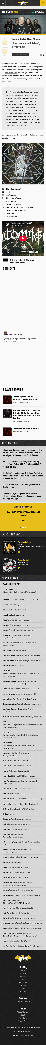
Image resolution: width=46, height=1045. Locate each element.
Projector (6, 857)
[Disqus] (23, 302)
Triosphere (6, 923)
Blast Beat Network (23, 1002)
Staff (23, 1015)
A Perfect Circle (8, 589)
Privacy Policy (23, 1021)
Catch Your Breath (9, 655)
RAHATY (5, 867)
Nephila (5, 824)
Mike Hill (22, 260)
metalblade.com (11, 73)
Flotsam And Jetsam (10, 704)
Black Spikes (7, 650)
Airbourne (6, 605)
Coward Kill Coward (9, 681)
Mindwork (6, 814)
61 (21, 568)
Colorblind (6, 670)
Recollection (7, 872)
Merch (23, 979)
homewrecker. (8, 742)
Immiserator (7, 753)
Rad (4, 862)
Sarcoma (6, 877)
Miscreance (7, 819)
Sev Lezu (6, 890)
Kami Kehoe (7, 776)
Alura (4, 610)
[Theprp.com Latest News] (23, 958)
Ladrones (6, 793)
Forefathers (28, 1031)
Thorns (5, 918)
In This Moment (8, 761)
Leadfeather (7, 798)
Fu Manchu (6, 716)
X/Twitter (23, 988)
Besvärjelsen (7, 635)
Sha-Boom (6, 895)
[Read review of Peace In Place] (9, 565)
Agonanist (6, 599)
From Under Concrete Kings (12, 709)
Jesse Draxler (7, 766)
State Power (7, 908)
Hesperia (6, 732)
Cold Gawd (6, 665)
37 (21, 552)
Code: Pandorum (8, 660)
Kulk (4, 788)
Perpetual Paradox (9, 849)
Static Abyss (7, 913)
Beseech (5, 630)
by (16, 59)
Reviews (23, 973)
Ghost (4, 721)
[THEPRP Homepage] (23, 3)
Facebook (23, 985)
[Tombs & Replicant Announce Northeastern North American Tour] (7, 399)
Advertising (23, 1018)
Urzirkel (5, 941)
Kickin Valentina (8, 781)
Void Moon (6, 946)
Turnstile (6, 928)
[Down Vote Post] (4, 51)
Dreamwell (6, 688)
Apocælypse (7, 615)
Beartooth (6, 625)
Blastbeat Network (27, 1035)
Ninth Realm (7, 834)
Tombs (22, 262)
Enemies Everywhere (10, 694)
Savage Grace (7, 882)
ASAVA (5, 620)
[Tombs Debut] (7, 431)
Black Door (6, 643)
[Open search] (43, 3)
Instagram (23, 982)
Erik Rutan (14, 260)
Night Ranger (7, 829)
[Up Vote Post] (4, 42)
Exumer (5, 699)
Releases (23, 976)
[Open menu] (3, 3)
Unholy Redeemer (9, 933)
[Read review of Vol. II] (9, 547)
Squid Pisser (7, 900)
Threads (23, 991)
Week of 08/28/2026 (12, 583)
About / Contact (23, 1012)
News (23, 970)
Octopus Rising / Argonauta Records (15, 842)
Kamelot (5, 771)
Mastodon (6, 809)
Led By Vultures (8, 804)
